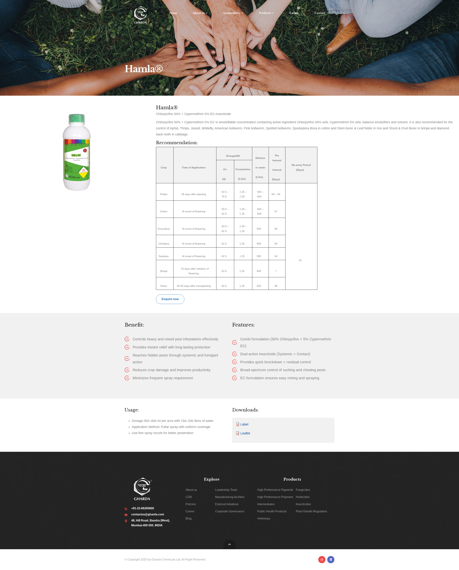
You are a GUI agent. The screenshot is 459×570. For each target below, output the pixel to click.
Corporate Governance (229, 511)
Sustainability (232, 13)
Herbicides (303, 497)
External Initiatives (226, 504)
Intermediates (266, 504)
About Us (199, 13)
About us (191, 489)
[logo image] (141, 15)
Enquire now (170, 299)
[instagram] (321, 559)
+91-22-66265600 (142, 508)
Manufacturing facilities (229, 497)
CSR (189, 497)
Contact (319, 13)
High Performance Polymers (275, 497)
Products (265, 13)
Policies (191, 504)
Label (244, 424)
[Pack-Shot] (77, 149)
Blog (188, 518)
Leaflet (245, 433)
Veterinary (263, 518)
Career (294, 13)
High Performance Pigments (275, 489)
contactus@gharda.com (147, 514)
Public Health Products (272, 511)
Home (173, 13)
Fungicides (303, 489)
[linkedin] (330, 559)
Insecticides (303, 504)
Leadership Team (226, 489)
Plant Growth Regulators (311, 511)
